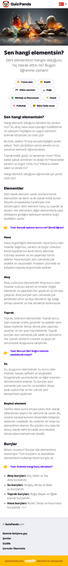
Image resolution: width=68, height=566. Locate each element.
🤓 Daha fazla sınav (44, 105)
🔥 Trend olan (25, 82)
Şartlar (7, 538)
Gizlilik (7, 543)
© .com (13, 524)
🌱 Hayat (51, 97)
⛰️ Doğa (47, 89)
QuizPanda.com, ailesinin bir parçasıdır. (34, 560)
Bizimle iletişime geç (15, 533)
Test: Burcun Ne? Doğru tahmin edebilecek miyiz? (29, 352)
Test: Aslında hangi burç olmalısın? (31, 466)
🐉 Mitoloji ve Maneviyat (25, 97)
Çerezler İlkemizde (14, 548)
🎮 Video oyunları (25, 89)
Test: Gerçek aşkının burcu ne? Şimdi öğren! (37, 227)
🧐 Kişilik (45, 82)
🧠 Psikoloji (19, 105)
